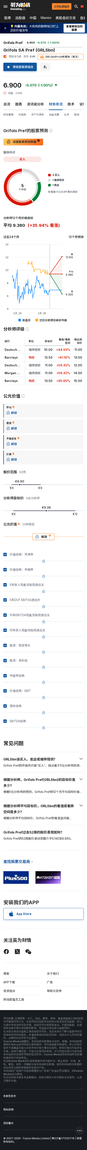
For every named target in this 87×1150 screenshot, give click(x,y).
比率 (66, 114)
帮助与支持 (54, 991)
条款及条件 (9, 1096)
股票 (7, 18)
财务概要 (8, 114)
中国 (33, 18)
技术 (71, 104)
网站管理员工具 (13, 999)
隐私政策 (8, 1109)
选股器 (20, 18)
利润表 (22, 114)
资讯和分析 (35, 104)
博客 (6, 973)
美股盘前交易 (66, 18)
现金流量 (54, 114)
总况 (6, 104)
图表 (18, 104)
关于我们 (53, 973)
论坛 (82, 104)
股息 (76, 114)
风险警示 (8, 1123)
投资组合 (9, 991)
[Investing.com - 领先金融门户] (20, 7)
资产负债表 (37, 114)
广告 (50, 982)
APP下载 (9, 982)
